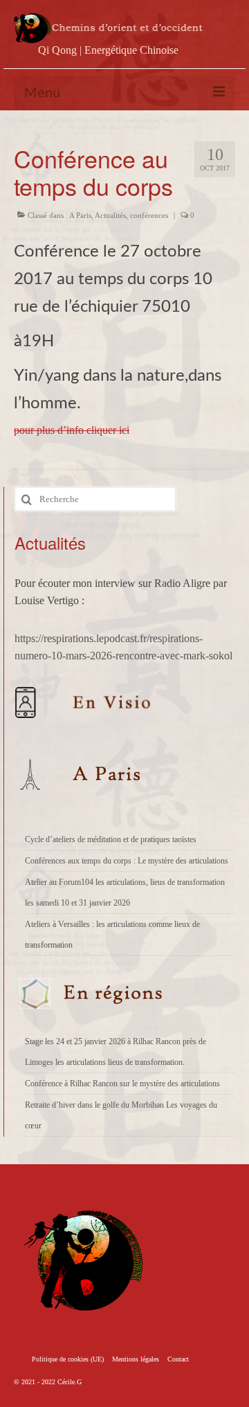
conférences (149, 215)
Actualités (110, 215)
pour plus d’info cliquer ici (71, 430)
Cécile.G (69, 1382)
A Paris (80, 215)
